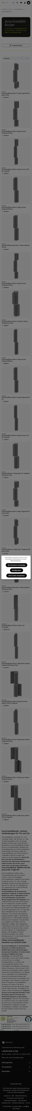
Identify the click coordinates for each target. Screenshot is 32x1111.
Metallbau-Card (6, 1103)
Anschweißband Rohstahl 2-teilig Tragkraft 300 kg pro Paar (15, 588)
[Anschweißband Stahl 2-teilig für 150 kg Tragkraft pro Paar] (16, 304)
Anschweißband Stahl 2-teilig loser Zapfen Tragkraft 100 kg (15, 778)
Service (28, 1103)
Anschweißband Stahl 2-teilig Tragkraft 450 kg (16, 398)
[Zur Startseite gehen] (5, 2)
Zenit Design (16, 1108)
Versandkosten (7, 1090)
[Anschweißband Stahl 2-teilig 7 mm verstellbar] (16, 608)
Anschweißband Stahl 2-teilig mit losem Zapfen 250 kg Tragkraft (14, 702)
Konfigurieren (16, 570)
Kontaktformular (18, 1057)
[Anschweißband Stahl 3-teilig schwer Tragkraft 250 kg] (16, 114)
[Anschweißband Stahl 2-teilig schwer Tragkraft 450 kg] (16, 190)
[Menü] (13, 2)
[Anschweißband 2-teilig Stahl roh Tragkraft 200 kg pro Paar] (16, 456)
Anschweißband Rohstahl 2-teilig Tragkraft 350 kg (15, 246)
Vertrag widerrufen (16, 1084)
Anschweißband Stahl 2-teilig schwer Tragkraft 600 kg (14, 360)
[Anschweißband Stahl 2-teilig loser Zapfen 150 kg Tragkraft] (16, 798)
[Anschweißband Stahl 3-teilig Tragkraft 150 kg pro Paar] (16, 76)
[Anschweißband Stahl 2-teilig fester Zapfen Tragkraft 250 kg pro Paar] (16, 646)
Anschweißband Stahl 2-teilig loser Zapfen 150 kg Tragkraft (15, 816)
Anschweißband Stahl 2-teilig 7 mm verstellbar (13, 626)
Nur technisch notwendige (16, 565)
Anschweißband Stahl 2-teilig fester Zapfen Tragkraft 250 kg (16, 740)
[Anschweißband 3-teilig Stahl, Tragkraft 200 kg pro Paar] (16, 532)
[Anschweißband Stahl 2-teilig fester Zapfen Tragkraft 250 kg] (16, 722)
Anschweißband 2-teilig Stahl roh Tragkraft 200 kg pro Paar (15, 474)
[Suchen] (17, 2)
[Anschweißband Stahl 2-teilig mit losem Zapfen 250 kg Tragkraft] (16, 684)
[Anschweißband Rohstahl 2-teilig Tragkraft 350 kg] (16, 228)
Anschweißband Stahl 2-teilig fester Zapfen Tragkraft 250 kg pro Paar (16, 664)
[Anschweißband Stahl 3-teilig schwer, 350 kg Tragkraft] (16, 152)
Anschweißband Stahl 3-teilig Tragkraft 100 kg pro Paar (16, 512)
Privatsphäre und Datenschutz (15, 1098)
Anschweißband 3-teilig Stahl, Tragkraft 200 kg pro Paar (16, 550)
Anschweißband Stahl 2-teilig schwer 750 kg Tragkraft (15, 436)
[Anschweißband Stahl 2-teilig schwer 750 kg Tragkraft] (16, 418)
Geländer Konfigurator (18, 1103)
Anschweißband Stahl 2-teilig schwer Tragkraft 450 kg (14, 208)
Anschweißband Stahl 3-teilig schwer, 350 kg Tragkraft (15, 170)
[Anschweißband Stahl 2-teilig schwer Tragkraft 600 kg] (16, 342)
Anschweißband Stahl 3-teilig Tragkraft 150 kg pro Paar (16, 94)
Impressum (7, 1095)
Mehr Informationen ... (16, 560)
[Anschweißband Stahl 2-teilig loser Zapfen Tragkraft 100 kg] (16, 760)
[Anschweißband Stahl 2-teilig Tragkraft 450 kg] (16, 380)
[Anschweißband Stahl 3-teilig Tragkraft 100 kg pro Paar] (16, 494)
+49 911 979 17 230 (10, 1051)
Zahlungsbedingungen (10, 1100)
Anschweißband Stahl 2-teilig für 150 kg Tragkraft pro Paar (15, 322)
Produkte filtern (17, 45)
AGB (13, 1095)
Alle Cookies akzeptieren (16, 575)
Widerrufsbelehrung (21, 1095)
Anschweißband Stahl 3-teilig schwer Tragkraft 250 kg (14, 132)
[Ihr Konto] (25, 2)
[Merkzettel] (21, 2)
